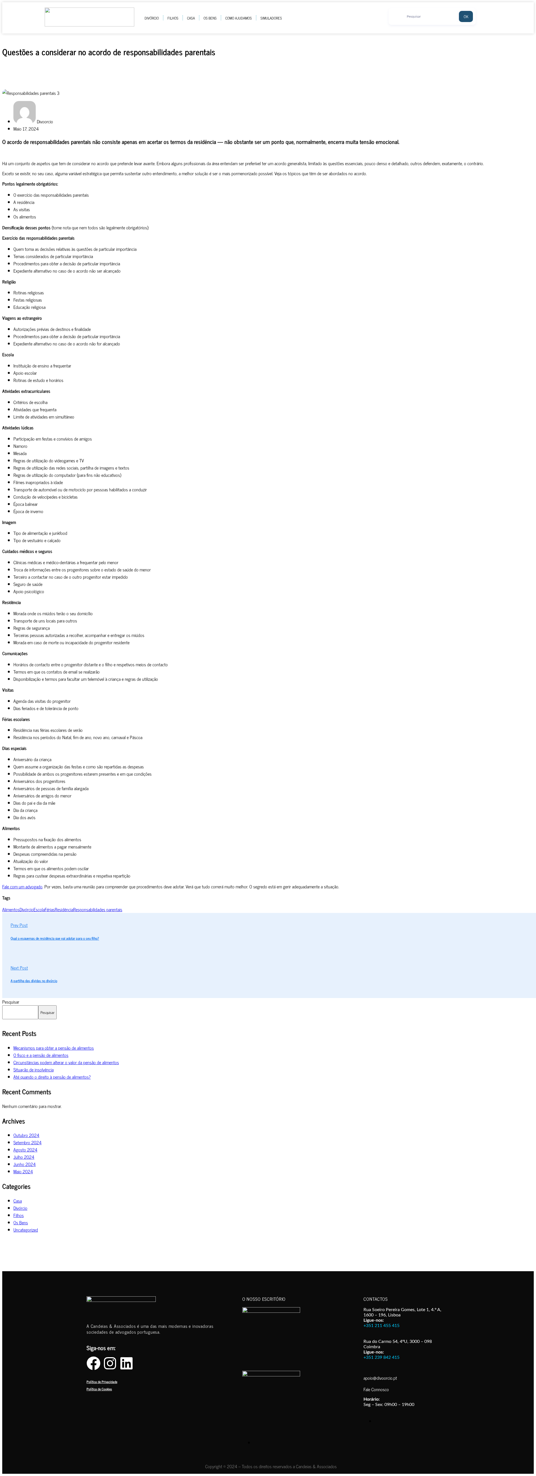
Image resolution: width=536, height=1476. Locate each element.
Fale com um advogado (22, 886)
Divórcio (27, 909)
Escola (39, 909)
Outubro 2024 (26, 1135)
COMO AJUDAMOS (238, 18)
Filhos (18, 1215)
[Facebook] (93, 1363)
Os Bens (20, 1222)
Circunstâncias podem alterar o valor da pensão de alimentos (66, 1062)
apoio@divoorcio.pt (380, 1377)
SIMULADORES (271, 18)
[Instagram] (110, 1363)
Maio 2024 (23, 1171)
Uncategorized (25, 1229)
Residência (64, 909)
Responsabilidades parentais (97, 909)
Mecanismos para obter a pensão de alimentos (53, 1047)
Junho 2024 (24, 1164)
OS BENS (210, 18)
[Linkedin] (126, 1363)
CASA (191, 18)
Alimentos (11, 909)
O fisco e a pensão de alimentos (40, 1055)
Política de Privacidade (102, 1381)
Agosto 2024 (25, 1149)
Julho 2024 (23, 1156)
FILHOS (173, 18)
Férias (50, 909)
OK (466, 16)
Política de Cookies (99, 1389)
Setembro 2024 (27, 1142)
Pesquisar (10, 1001)
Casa (17, 1200)
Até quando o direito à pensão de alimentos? (52, 1076)
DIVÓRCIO (152, 18)
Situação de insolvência (33, 1069)
